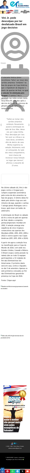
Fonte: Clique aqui (8, 280)
